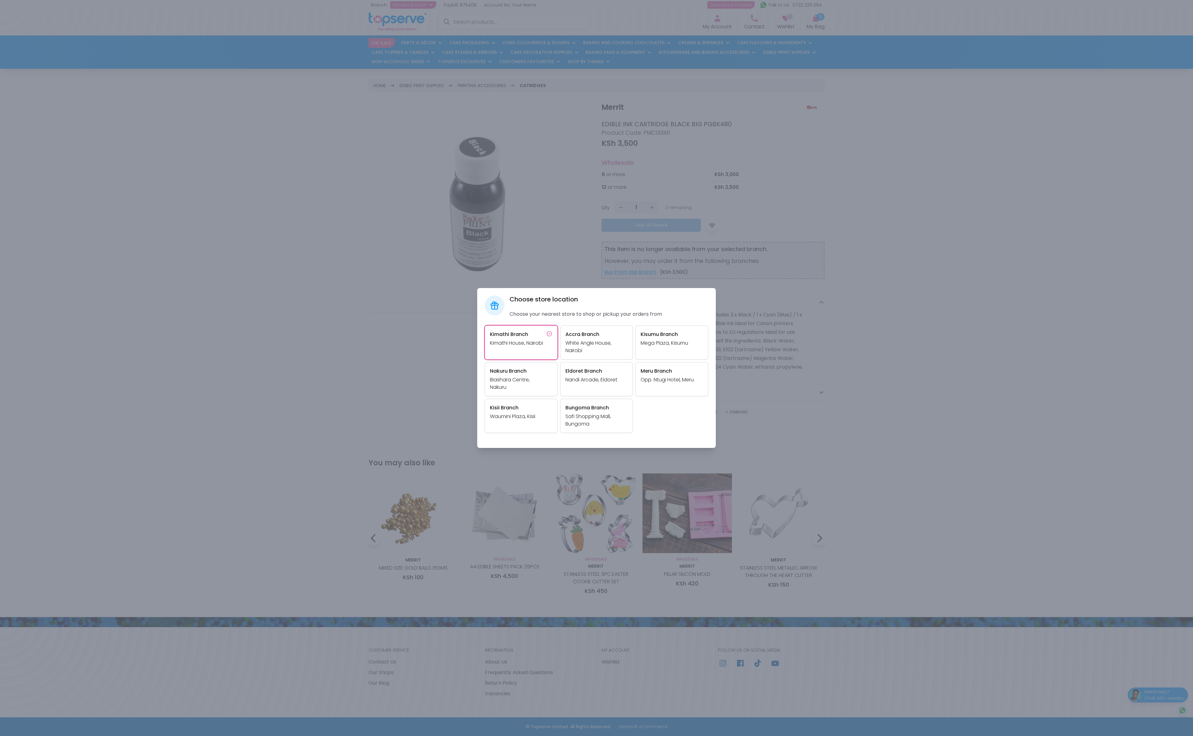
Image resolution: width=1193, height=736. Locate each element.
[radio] (521, 342)
